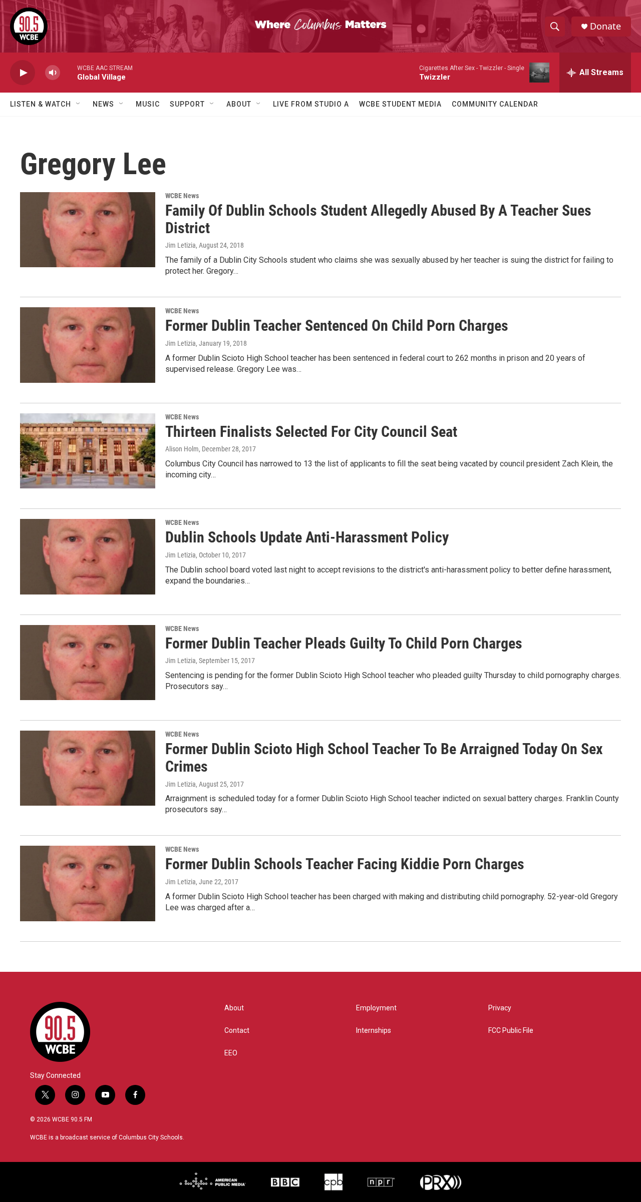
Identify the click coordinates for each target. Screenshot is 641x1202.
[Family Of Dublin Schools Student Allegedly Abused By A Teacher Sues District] (87, 229)
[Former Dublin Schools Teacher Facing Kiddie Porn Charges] (87, 883)
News (103, 104)
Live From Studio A (311, 104)
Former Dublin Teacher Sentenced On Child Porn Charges (336, 325)
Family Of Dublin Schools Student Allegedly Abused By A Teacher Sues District (378, 219)
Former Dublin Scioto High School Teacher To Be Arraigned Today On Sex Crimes (384, 757)
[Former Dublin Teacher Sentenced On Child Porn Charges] (87, 344)
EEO (230, 1053)
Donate (605, 26)
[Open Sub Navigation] (79, 104)
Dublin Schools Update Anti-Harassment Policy (307, 537)
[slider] (68, 72)
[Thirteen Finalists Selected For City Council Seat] (87, 450)
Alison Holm (182, 449)
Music (148, 104)
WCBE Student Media (400, 104)
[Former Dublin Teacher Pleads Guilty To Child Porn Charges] (87, 662)
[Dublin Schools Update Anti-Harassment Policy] (87, 556)
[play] (23, 73)
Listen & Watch (40, 104)
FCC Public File (510, 1030)
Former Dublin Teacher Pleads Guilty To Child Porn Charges (343, 643)
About (238, 104)
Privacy (499, 1008)
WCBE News (182, 196)
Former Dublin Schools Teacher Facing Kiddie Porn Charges (344, 864)
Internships (373, 1030)
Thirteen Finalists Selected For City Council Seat (311, 431)
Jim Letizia (180, 245)
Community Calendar (495, 104)
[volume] (52, 73)
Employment (376, 1008)
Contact (236, 1030)
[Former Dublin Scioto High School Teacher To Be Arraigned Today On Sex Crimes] (87, 768)
